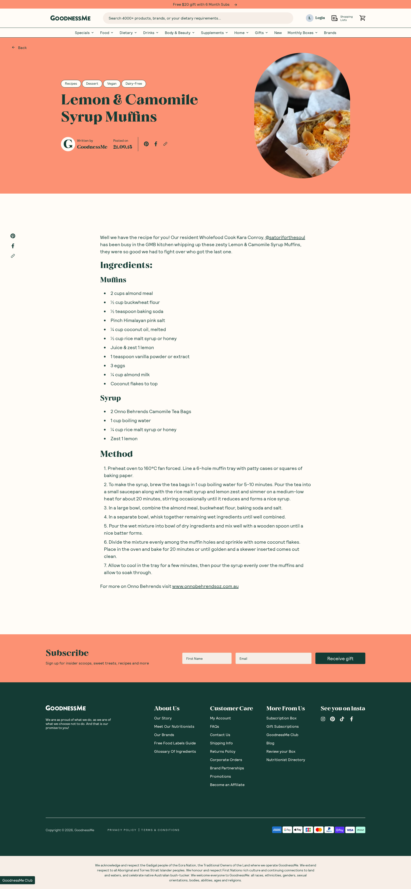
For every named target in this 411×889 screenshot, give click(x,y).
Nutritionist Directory (285, 759)
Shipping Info (221, 743)
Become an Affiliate (227, 784)
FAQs (214, 726)
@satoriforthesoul (285, 237)
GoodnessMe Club (282, 734)
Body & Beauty (178, 32)
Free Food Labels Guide (175, 743)
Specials (82, 32)
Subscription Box (281, 718)
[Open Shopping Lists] (335, 18)
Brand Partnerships (227, 768)
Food (104, 32)
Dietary (126, 32)
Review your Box (280, 751)
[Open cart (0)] (362, 18)
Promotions (220, 776)
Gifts (259, 32)
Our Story (163, 718)
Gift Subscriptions (282, 726)
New (278, 32)
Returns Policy (222, 751)
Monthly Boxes (300, 32)
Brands (330, 32)
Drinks (148, 32)
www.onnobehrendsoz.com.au (205, 586)
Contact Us (220, 734)
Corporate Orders (226, 759)
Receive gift (340, 658)
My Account (220, 718)
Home (239, 32)
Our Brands (164, 734)
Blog (270, 743)
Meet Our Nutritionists (174, 726)
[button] (17, 880)
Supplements (212, 32)
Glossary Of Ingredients (175, 751)
